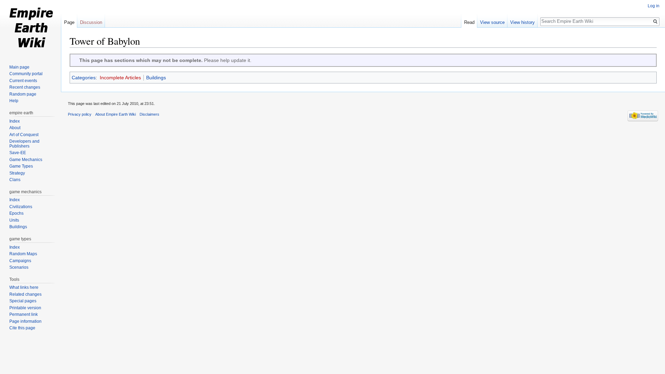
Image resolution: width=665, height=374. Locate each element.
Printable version (25, 307)
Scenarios (18, 267)
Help (13, 100)
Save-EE (17, 152)
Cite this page (22, 328)
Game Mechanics (25, 159)
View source (492, 22)
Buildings (156, 77)
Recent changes (24, 87)
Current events (23, 80)
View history (522, 22)
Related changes (25, 294)
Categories (84, 77)
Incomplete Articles (120, 77)
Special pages (22, 301)
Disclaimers (149, 114)
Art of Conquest (23, 134)
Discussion (91, 22)
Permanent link (23, 314)
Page (69, 22)
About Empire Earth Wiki (115, 114)
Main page (19, 67)
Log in (653, 5)
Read (469, 22)
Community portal (26, 73)
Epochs (16, 213)
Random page (22, 94)
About (14, 127)
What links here (23, 287)
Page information (25, 321)
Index (14, 121)
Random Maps (23, 253)
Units (14, 220)
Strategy (17, 173)
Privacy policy (79, 114)
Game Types (21, 166)
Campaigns (20, 260)
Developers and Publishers (24, 144)
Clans (14, 179)
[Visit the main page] (30, 27)
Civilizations (20, 206)
